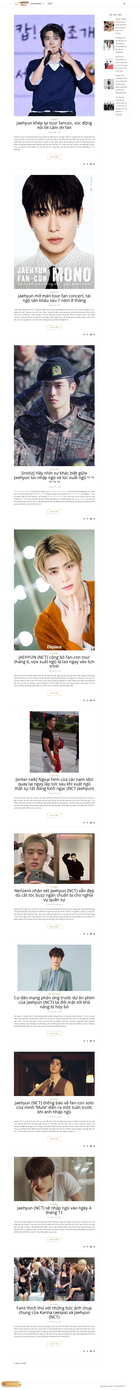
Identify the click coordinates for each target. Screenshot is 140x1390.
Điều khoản (103, 1386)
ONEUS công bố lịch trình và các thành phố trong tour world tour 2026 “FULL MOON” (121, 26)
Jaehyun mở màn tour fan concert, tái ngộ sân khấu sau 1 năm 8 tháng (54, 298)
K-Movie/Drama (54, 994)
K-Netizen (54, 469)
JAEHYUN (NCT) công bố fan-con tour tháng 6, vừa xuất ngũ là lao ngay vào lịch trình (54, 661)
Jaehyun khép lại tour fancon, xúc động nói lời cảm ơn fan (54, 125)
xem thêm (54, 157)
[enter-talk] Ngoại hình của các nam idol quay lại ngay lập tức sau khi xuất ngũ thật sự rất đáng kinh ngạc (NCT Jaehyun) (54, 783)
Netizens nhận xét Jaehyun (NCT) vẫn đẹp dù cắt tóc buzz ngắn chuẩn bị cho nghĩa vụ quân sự (54, 895)
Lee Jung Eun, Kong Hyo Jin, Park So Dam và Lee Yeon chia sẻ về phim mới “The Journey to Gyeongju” (121, 105)
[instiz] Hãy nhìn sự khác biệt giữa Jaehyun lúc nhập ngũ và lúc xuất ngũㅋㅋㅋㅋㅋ (54, 477)
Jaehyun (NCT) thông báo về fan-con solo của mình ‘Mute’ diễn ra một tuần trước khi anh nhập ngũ (54, 1107)
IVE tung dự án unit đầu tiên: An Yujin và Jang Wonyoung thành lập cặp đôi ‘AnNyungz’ (121, 45)
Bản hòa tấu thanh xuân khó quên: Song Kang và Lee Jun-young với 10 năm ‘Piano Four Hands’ (121, 64)
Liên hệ (110, 1386)
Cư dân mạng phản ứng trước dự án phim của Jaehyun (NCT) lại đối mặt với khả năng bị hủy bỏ (54, 1002)
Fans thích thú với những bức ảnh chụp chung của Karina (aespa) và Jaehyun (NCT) (54, 1312)
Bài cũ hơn (20, 1363)
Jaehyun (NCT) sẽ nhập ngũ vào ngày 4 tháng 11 (54, 1210)
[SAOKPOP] (22, 4)
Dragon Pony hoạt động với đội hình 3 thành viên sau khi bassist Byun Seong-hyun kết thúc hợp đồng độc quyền (121, 84)
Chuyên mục (36, 4)
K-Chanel (54, 119)
